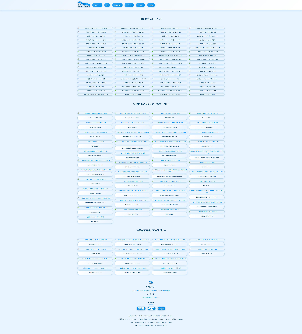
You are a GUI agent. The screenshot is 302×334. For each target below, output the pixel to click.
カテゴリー (140, 5)
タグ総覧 (151, 5)
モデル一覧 (129, 5)
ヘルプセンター (155, 297)
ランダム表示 (117, 5)
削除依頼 (148, 297)
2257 (143, 297)
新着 (107, 5)
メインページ (97, 5)
